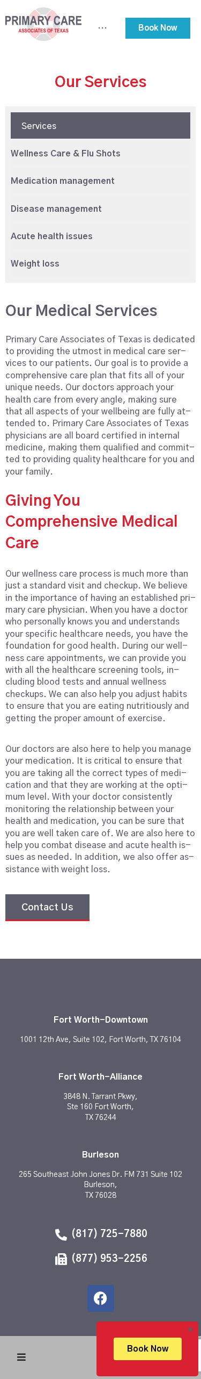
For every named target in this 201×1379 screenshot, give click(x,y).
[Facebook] (100, 1298)
